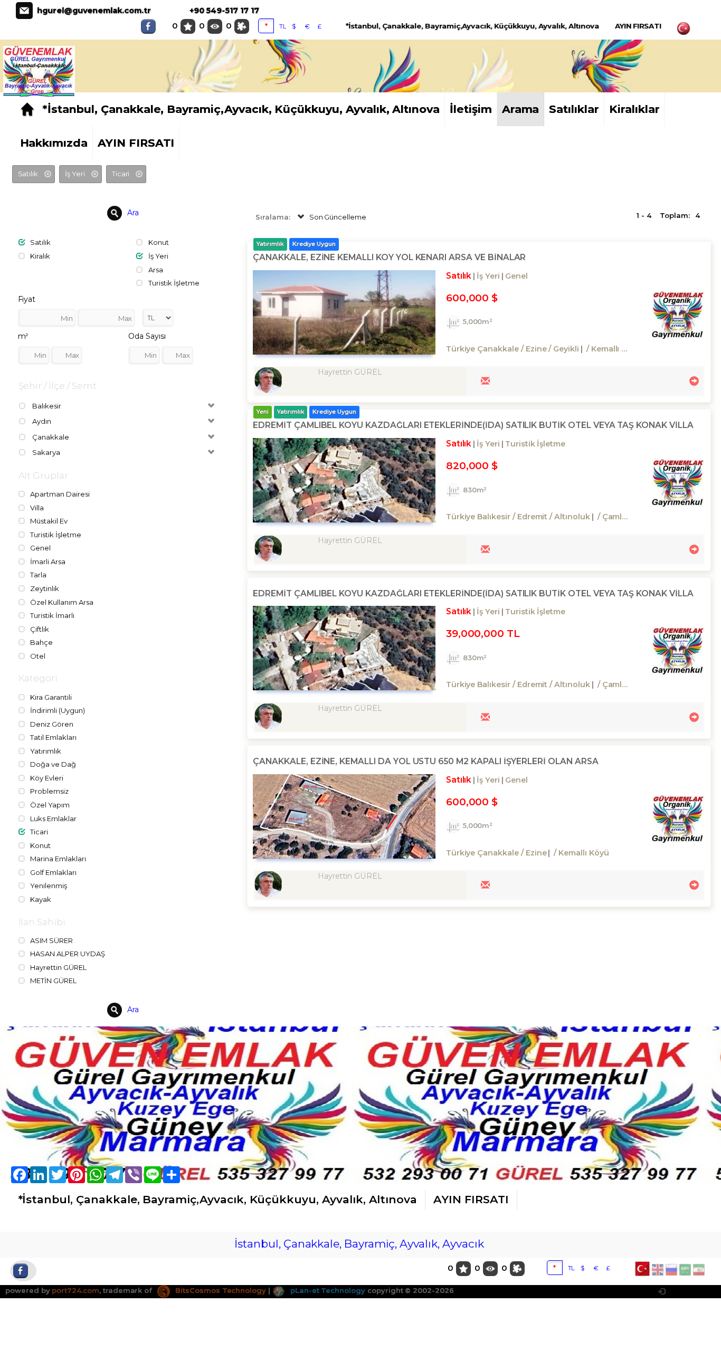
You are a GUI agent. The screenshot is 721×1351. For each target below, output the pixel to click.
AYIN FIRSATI (638, 26)
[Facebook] (151, 26)
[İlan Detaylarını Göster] (692, 380)
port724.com (75, 1290)
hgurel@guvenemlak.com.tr (94, 10)
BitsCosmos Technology (219, 1290)
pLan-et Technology (326, 1290)
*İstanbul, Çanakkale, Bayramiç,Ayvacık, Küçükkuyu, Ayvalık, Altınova (472, 26)
